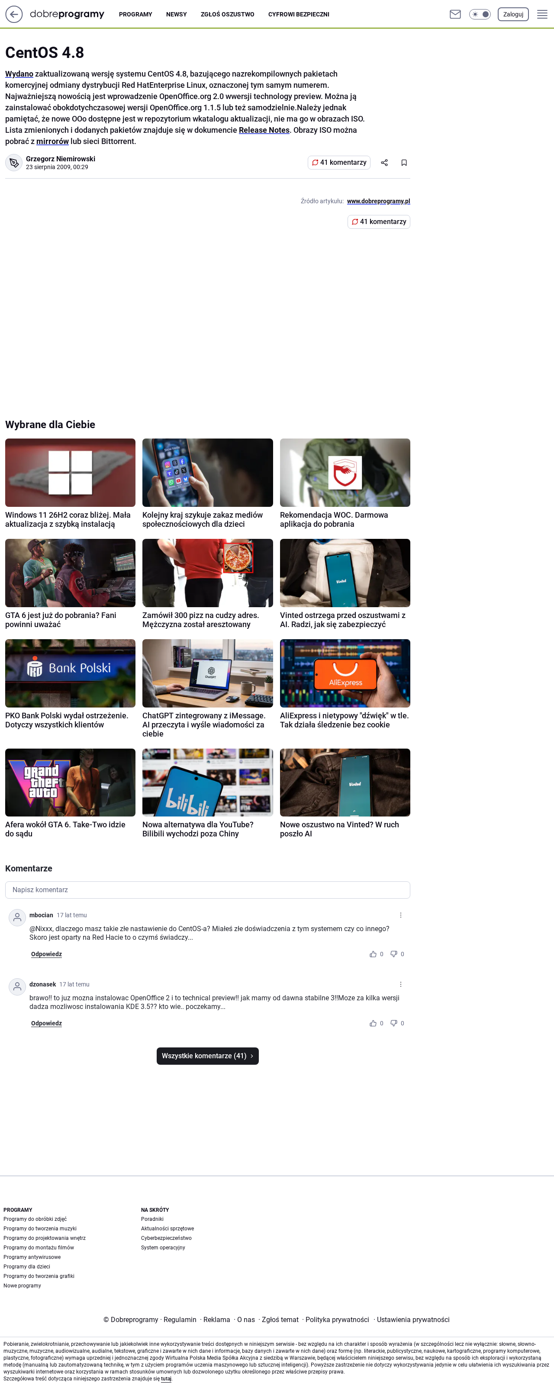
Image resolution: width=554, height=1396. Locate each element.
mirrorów (52, 141)
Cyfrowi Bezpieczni (298, 14)
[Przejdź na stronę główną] (14, 20)
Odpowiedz (46, 954)
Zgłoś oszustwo (227, 14)
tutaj (166, 1379)
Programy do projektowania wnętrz (44, 1238)
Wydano (19, 73)
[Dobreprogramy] (74, 14)
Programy (135, 14)
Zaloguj (513, 14)
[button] (480, 14)
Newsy (176, 14)
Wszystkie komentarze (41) (204, 1056)
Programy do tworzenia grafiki (38, 1276)
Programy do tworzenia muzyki (40, 1229)
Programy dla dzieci (26, 1267)
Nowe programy (22, 1286)
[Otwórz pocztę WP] (455, 14)
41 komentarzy (343, 162)
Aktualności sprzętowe (167, 1229)
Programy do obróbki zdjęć (35, 1219)
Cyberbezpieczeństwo (166, 1238)
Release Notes (264, 129)
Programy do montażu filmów (38, 1248)
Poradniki (152, 1219)
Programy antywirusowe (32, 1257)
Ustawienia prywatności (412, 1320)
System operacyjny (163, 1248)
